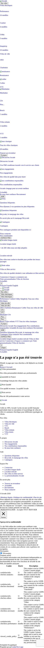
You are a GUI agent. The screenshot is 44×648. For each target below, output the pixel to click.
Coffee (24, 308)
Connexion (8, 468)
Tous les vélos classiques (28, 321)
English (15, 286)
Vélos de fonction (22, 279)
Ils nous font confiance (8, 194)
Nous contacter (5, 234)
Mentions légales (7, 497)
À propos (4, 155)
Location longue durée (8, 339)
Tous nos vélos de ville (35, 308)
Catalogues (4, 334)
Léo (9, 315)
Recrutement (21, 194)
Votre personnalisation (8, 279)
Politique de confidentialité (23, 497)
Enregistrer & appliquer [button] (8, 645)
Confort (12, 299)
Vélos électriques (6, 5)
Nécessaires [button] (4, 551)
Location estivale (22, 339)
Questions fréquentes (7, 332)
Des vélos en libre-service (14, 474)
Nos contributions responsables (16, 446)
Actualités (3, 192)
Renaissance (16, 308)
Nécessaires (7, 553)
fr (1, 283)
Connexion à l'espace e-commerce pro (13, 277)
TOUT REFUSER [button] (30, 510)
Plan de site (38, 497)
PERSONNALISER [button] (8, 510)
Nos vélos (4, 3)
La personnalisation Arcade (14, 476)
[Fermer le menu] (1, 290)
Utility (17, 299)
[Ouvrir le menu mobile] (1, 288)
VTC (2, 87)
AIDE (2, 196)
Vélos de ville (5, 54)
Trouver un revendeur (7, 153)
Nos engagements (20, 326)
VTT (17, 321)
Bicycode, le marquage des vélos (27, 332)
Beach (2, 321)
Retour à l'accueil (6, 367)
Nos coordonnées (6, 236)
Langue (3, 347)
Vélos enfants (10, 321)
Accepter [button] (20, 510)
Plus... (2, 104)
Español (9, 286)
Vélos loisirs (9, 432)
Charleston (8, 308)
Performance (4, 299)
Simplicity (24, 299)
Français (3, 286)
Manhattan (4, 315)
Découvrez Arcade (7, 326)
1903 (2, 308)
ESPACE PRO (5, 238)
